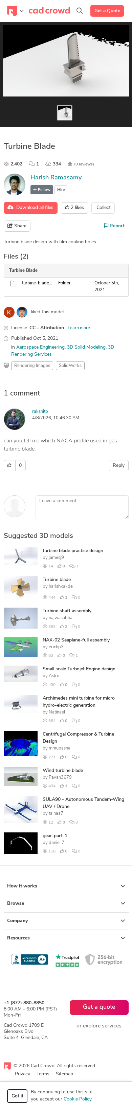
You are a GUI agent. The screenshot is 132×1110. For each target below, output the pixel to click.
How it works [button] (22, 886)
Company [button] (17, 920)
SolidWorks (70, 366)
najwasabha (60, 618)
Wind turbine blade (63, 770)
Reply (119, 465)
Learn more (79, 328)
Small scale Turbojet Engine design (79, 669)
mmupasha (59, 748)
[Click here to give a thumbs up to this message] (10, 466)
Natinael (57, 712)
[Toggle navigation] (15, 10)
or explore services (99, 1026)
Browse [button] (15, 903)
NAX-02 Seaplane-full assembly (76, 640)
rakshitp (40, 411)
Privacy (22, 1074)
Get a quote (99, 1007)
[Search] (79, 11)
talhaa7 (56, 813)
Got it (17, 1096)
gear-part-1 (55, 836)
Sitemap (64, 1074)
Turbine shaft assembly (67, 611)
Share (19, 226)
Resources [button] (18, 938)
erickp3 (56, 647)
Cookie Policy (77, 1099)
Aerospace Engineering (40, 347)
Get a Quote (107, 11)
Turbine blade (57, 579)
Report (116, 226)
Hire (61, 190)
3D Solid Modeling (86, 347)
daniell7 (56, 843)
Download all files (33, 207)
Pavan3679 (60, 777)
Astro (54, 676)
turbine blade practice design (73, 550)
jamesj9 (56, 558)
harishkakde (61, 586)
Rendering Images (32, 366)
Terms (43, 1074)
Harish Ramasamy (56, 178)
